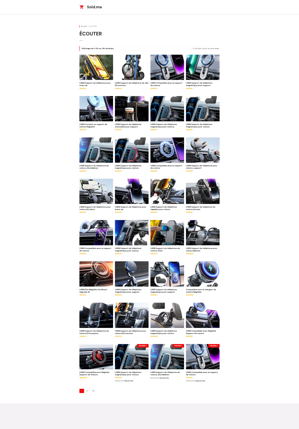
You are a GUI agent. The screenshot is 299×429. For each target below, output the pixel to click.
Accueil (84, 26)
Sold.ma (94, 7)
